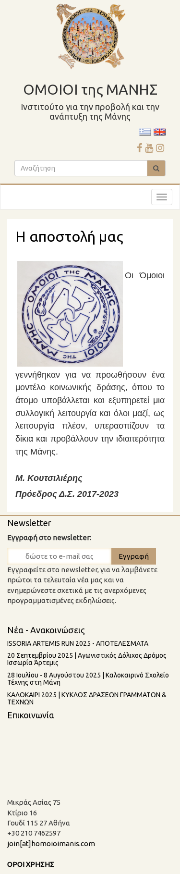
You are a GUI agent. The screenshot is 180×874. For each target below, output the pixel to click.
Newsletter (29, 523)
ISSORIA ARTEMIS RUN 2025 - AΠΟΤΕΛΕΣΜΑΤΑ (77, 643)
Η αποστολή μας (69, 236)
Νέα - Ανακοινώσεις (46, 630)
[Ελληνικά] (145, 131)
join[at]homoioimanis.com (51, 843)
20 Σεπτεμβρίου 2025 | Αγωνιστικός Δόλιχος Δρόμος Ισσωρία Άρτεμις (87, 659)
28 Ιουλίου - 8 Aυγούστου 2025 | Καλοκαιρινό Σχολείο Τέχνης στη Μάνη (88, 678)
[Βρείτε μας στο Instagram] (160, 147)
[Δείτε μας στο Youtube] (149, 147)
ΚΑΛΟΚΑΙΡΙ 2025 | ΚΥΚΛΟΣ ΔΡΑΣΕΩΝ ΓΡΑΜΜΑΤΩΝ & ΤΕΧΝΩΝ (87, 698)
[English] (160, 131)
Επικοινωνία (30, 715)
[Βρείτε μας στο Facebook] (139, 147)
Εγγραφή (134, 556)
